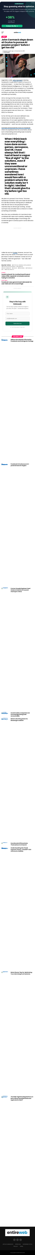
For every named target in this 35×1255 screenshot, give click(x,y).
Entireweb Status (27, 1244)
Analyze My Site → (12, 26)
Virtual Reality (9, 269)
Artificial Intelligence (9, 266)
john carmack (6, 268)
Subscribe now (18, 323)
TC (3, 269)
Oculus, (15, 252)
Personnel (21, 268)
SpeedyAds (18, 1244)
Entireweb (7, 52)
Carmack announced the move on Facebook (15, 128)
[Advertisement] (17, 238)
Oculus (15, 268)
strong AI (29, 268)
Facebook (20, 266)
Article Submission (8, 1244)
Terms (21, 1246)
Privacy (16, 1246)
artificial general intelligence (21, 265)
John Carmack (17, 80)
